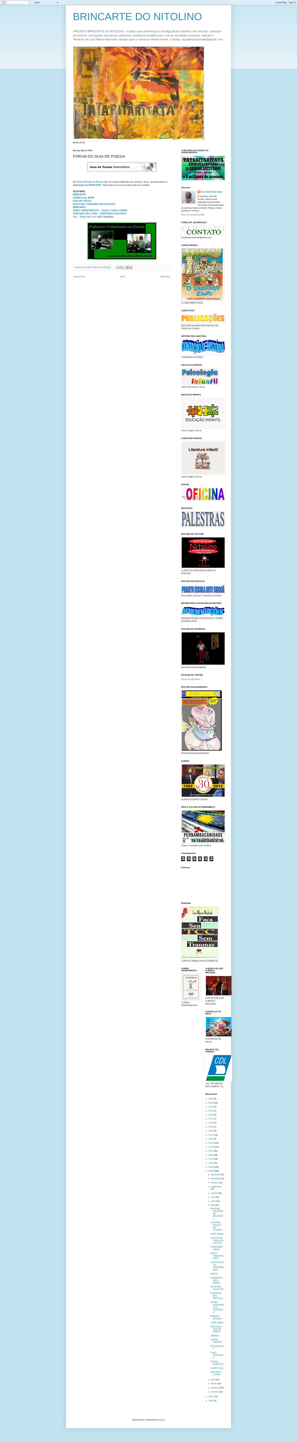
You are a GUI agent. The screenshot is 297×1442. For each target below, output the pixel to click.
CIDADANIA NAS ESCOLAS (216, 1295)
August (214, 1193)
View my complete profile (193, 214)
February (215, 1388)
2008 (211, 1171)
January (215, 1391)
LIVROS (214, 1274)
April (213, 1379)
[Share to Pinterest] (131, 267)
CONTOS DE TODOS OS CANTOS (217, 1240)
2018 (211, 1131)
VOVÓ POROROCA (217, 1355)
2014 (211, 1147)
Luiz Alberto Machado (211, 192)
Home (122, 276)
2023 (211, 1111)
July (213, 1197)
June (213, 1201)
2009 (211, 1167)
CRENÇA (214, 1335)
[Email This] (118, 267)
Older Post (165, 276)
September (216, 1186)
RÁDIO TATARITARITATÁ (217, 1256)
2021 (211, 1119)
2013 (211, 1151)
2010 (211, 1163)
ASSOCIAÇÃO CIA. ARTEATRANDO (217, 1266)
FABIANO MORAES (216, 1317)
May (213, 1205)
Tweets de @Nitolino (190, 679)
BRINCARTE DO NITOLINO (137, 16)
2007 (211, 1396)
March (214, 1383)
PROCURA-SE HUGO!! (216, 1288)
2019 (211, 1127)
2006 (211, 1401)
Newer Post (79, 276)
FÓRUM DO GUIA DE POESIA (216, 1329)
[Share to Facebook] (127, 267)
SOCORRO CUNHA (215, 1373)
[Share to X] (124, 267)
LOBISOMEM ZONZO (216, 1248)
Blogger (161, 1420)
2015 (211, 1143)
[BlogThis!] (121, 267)
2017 (211, 1135)
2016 (211, 1139)
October (215, 1182)
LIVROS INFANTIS (216, 1340)
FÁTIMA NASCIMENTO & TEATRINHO (217, 1307)
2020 (211, 1123)
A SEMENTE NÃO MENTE (216, 1280)
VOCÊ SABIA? (217, 1234)
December (216, 1174)
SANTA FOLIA (216, 1368)
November (216, 1178)
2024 (211, 1107)
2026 (211, 1098)
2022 (211, 1115)
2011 (211, 1159)
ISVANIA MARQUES (216, 1362)
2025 (211, 1103)
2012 (211, 1155)
